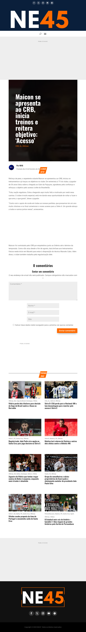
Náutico (52, 438)
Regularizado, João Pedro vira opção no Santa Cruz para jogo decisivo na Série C (24, 442)
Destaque (29, 401)
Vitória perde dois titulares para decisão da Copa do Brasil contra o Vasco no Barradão (24, 405)
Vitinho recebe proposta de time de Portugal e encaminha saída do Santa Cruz (23, 518)
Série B (47, 438)
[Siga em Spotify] (52, 3)
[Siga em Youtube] (47, 3)
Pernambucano (49, 514)
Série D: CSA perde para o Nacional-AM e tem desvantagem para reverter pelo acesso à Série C (61, 405)
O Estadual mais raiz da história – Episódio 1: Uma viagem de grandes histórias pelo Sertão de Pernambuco (59, 521)
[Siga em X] (38, 3)
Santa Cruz (19, 438)
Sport (72, 514)
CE (50, 474)
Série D (52, 401)
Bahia (18, 474)
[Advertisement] (43, 58)
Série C (11, 438)
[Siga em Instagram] (43, 3)
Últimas (26, 146)
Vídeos (52, 517)
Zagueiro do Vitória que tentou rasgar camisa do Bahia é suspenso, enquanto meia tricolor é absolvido (24, 479)
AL (21, 146)
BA (15, 401)
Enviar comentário (67, 330)
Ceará (46, 474)
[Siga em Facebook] (34, 3)
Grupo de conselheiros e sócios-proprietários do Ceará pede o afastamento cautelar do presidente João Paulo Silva (60, 480)
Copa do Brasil (21, 401)
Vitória (35, 401)
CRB (17, 146)
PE (14, 438)
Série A (30, 474)
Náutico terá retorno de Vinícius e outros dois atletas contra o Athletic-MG (61, 442)
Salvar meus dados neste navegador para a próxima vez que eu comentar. (44, 325)
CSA (46, 401)
